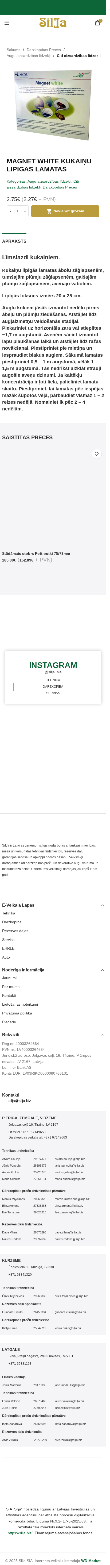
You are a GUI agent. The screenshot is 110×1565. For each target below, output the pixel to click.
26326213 (39, 1212)
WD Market (91, 1561)
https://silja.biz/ (20, 1533)
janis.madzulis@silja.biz (70, 1385)
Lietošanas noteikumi (20, 1004)
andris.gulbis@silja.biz (69, 1172)
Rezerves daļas (15, 931)
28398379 (39, 1165)
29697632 (39, 1239)
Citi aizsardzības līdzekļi (79, 55)
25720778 (39, 1172)
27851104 (39, 1179)
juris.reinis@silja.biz (67, 1407)
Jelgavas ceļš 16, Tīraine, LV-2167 (33, 1124)
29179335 (39, 1385)
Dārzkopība (12, 922)
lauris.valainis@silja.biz (69, 1401)
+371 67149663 (55, 1137)
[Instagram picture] (80, 622)
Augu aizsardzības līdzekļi (28, 55)
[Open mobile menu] (7, 22)
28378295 (39, 1232)
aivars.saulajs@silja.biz (70, 1158)
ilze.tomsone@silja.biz (69, 1212)
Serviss (8, 939)
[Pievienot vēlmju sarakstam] (96, 454)
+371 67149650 (34, 1132)
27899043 (39, 1407)
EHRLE (8, 948)
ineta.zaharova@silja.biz (70, 1423)
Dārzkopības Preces (44, 50)
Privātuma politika (17, 1013)
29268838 (39, 1296)
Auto (6, 957)
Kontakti (9, 995)
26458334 (39, 1312)
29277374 (39, 1158)
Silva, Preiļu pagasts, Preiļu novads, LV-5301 (41, 1356)
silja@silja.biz (20, 1100)
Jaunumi (9, 978)
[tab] (14, 240)
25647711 (39, 1328)
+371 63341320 (20, 1274)
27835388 (39, 1205)
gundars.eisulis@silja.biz (71, 1312)
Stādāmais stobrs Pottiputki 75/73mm (36, 553)
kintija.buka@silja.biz (68, 1328)
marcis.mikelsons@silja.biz (72, 1199)
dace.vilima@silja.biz (68, 1232)
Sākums (13, 50)
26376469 (39, 1401)
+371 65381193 (20, 1364)
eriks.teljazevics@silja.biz (71, 1296)
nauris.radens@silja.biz (70, 1239)
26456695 (39, 1423)
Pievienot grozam (68, 211)
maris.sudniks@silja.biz (70, 1179)
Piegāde (9, 1022)
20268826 (39, 1199)
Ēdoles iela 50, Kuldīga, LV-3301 (32, 1267)
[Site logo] (53, 22)
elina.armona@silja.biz (69, 1205)
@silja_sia (53, 672)
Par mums (10, 987)
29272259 (40, 1439)
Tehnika (8, 913)
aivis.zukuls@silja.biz (68, 1439)
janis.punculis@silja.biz (69, 1165)
